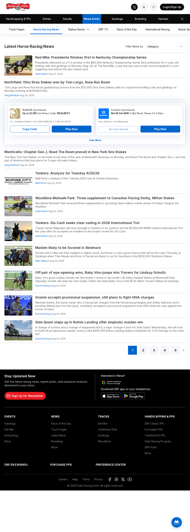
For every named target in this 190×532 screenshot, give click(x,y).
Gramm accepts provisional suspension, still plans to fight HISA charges (94, 297)
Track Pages (59, 429)
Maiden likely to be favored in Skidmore (68, 248)
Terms (86, 479)
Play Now (71, 129)
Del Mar (9, 429)
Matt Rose (40, 183)
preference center (111, 464)
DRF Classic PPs (154, 423)
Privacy (98, 479)
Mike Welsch (42, 260)
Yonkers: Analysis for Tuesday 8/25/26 (67, 173)
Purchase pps (61, 464)
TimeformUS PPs (155, 435)
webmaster (41, 73)
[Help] (153, 7)
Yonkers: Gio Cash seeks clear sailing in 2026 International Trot (87, 223)
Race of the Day (61, 423)
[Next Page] (184, 350)
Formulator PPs (154, 429)
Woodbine (104, 441)
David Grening (43, 285)
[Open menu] (182, 19)
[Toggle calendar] (134, 7)
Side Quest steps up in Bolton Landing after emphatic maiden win (89, 322)
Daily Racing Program (158, 441)
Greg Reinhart (11, 95)
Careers (63, 479)
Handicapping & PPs (18, 18)
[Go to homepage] (18, 7)
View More (95, 140)
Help (75, 479)
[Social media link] (109, 479)
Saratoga (117, 18)
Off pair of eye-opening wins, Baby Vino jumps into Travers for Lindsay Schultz (100, 272)
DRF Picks (151, 447)
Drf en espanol (16, 464)
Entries (47, 18)
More (7, 441)
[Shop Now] (144, 7)
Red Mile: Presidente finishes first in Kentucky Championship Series (91, 57)
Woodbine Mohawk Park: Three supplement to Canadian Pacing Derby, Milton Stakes (104, 198)
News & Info (92, 18)
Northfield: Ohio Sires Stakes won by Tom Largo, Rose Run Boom (57, 82)
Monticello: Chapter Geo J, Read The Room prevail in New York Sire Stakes (65, 152)
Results (67, 18)
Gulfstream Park (107, 429)
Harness (163, 18)
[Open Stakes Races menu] (89, 29)
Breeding (140, 18)
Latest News (58, 435)
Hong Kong (11, 435)
